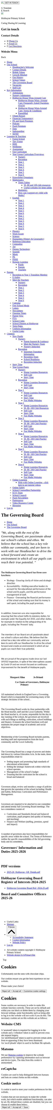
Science (15, 236)
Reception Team (31, 357)
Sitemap (10, 924)
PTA (14, 318)
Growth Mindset (19, 75)
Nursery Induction (32, 346)
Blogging (16, 505)
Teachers (22, 269)
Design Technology (21, 249)
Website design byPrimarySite (21, 955)
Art (13, 246)
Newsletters (17, 310)
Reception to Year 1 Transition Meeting (29, 275)
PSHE (15, 259)
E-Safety (16, 277)
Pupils (21, 264)
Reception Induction (33, 362)
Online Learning (19, 480)
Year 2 (21, 164)
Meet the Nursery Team (34, 344)
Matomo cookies (15, 1055)
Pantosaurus (17, 500)
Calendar (16, 303)
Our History (17, 77)
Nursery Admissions (21, 95)
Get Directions (15, 46)
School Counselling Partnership (26, 490)
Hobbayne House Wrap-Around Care (29, 98)
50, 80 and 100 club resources (37, 185)
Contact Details (19, 70)
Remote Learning (20, 262)
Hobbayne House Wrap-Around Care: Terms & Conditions (32, 109)
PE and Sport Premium (22, 121)
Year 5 (21, 172)
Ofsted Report (18, 116)
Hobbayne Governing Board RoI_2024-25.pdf (27, 888)
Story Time (17, 364)
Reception (22, 159)
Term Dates (17, 326)
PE (13, 257)
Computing (17, 244)
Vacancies (16, 85)
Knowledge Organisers (22, 177)
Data (14, 128)
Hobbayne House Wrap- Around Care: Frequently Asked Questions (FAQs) (33, 103)
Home (9, 62)
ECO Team (17, 492)
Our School (12, 64)
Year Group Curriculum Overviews (28, 154)
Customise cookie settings (35, 991)
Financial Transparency (22, 118)
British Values (18, 72)
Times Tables (24, 182)
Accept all (17, 991)
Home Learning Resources (36, 372)
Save (26, 1107)
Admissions (17, 93)
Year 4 (21, 169)
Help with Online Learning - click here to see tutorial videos (33, 483)
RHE (14, 144)
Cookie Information (21, 940)
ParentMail (23, 113)
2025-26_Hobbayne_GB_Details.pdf (23, 872)
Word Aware (18, 234)
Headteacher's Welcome (23, 67)
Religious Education (21, 241)
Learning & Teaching (16, 136)
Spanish (16, 252)
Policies (15, 123)
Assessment (17, 149)
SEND (15, 134)
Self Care (28, 375)
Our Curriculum (19, 152)
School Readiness (32, 359)
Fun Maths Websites (33, 400)
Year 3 (21, 167)
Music (15, 254)
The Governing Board (22, 82)
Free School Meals (20, 305)
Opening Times (19, 313)
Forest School (18, 139)
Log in (10, 508)
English (15, 198)
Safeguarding (18, 131)
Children (11, 334)
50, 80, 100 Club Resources (36, 408)
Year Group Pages (20, 367)
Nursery (21, 157)
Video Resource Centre (22, 503)
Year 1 (21, 162)
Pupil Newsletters (20, 498)
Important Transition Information (33, 352)
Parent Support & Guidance (36, 341)
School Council (19, 495)
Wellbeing (16, 146)
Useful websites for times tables (38, 187)
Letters (15, 308)
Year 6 (21, 175)
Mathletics (22, 190)
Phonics (16, 231)
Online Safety (18, 487)
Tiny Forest (17, 141)
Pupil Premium (19, 126)
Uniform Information (21, 328)
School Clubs (18, 321)
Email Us (13, 43)
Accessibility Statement (22, 937)
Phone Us (13, 41)
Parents (21, 267)
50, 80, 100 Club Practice (35, 423)
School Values (18, 80)
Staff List (16, 87)
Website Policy (19, 942)
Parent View (17, 316)
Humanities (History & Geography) (28, 239)
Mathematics (18, 180)
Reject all (6, 991)
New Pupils (17, 336)
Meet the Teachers (20, 280)
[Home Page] (2, 2)
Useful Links (18, 331)
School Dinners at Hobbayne (25, 323)
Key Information (14, 90)
